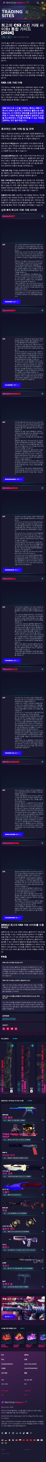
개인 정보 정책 (28, 1379)
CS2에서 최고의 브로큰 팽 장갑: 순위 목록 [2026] (18, 1231)
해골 (4, 1210)
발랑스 (5, 1247)
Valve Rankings (31, 1368)
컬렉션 (7, 21)
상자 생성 (4, 1373)
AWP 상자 (27, 1449)
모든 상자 (22, 1328)
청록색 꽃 (7, 1284)
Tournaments (7, 1364)
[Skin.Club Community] (15, 2)
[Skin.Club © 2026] (14, 1402)
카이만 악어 (8, 1155)
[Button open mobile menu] (42, 3)
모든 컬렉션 (15, 1038)
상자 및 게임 (4, 1390)
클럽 (25, 1373)
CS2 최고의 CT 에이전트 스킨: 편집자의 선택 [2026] (19, 1139)
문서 (2, 1355)
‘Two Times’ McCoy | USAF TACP (20, 1135)
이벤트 (3, 1368)
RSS (25, 1384)
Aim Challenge (30, 1364)
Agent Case (5, 1453)
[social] (2, 1433)
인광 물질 (7, 1117)
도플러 (5, 1192)
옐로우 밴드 (8, 1229)
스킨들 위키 (27, 1390)
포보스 (5, 1265)
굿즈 (2, 1395)
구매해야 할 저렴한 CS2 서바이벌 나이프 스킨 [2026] (23, 1068)
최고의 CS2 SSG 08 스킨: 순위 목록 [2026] (17, 1213)
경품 (25, 1359)
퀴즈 (2, 1359)
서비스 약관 (4, 1384)
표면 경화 (7, 1173)
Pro (25, 1395)
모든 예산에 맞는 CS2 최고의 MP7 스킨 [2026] (18, 1286)
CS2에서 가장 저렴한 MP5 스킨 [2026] (16, 1120)
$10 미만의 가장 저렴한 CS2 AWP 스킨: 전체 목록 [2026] (20, 1268)
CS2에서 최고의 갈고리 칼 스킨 (14, 1194)
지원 (2, 1379)
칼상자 (3, 1449)
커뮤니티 (3, 21)
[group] (6, 1339)
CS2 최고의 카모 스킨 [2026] (2, 1076)
